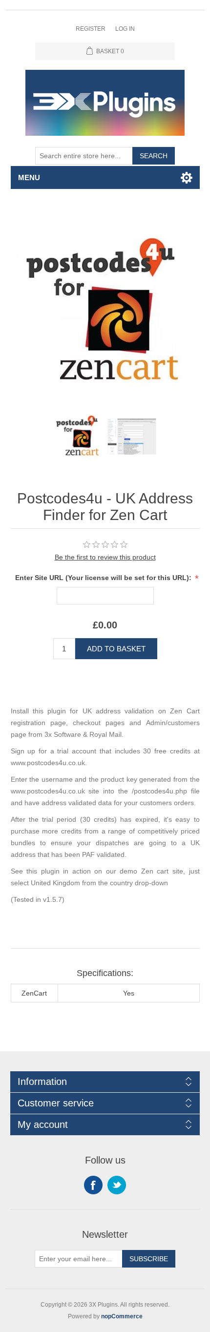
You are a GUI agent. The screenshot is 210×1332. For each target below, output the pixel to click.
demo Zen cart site (151, 871)
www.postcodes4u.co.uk (48, 763)
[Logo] (78, 436)
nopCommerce (122, 1316)
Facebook (93, 1185)
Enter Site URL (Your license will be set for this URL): (104, 578)
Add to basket (116, 649)
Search (154, 156)
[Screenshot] (131, 436)
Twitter (116, 1185)
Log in (125, 28)
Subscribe (148, 1259)
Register (90, 28)
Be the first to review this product (105, 557)
